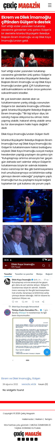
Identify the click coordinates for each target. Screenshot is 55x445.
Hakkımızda (27, 419)
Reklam (39, 419)
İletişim (48, 419)
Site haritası (10, 425)
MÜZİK (33, 384)
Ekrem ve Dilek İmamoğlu (16, 378)
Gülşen (36, 378)
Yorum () (43, 384)
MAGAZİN (26, 384)
